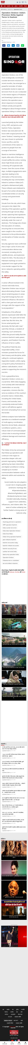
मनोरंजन (6, 1014)
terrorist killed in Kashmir (10, 563)
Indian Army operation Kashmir (12, 537)
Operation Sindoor (8, 557)
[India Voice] (3, 3)
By (3, 40)
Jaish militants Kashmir (9, 540)
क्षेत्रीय (8, 6)
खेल (17, 1012)
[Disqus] (14, 721)
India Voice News (8, 534)
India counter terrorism (10, 528)
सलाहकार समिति (18, 1016)
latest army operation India (11, 554)
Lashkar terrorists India (10, 551)
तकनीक (11, 1012)
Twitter (23, 572)
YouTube (17, 572)
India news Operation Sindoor (11, 531)
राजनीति (20, 6)
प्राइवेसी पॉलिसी (10, 1023)
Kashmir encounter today (10, 542)
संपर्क (22, 1020)
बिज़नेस (25, 6)
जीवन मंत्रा (20, 1014)
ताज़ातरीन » (3, 744)
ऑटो (21, 1012)
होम (4, 6)
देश (12, 6)
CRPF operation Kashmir (10, 525)
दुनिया (16, 6)
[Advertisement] (14, 966)
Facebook (11, 572)
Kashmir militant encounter (11, 545)
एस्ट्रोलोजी (13, 1014)
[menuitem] (5, 6)
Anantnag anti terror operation (12, 522)
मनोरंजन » (3, 838)
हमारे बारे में (16, 1020)
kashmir (10, 9)
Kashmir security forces (10, 548)
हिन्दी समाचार (3, 9)
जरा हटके (10, 1016)
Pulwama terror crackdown (11, 560)
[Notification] (20, 2)
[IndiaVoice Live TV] (23, 2)
